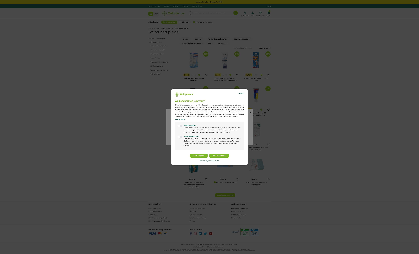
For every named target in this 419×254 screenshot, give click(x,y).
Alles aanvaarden (219, 155)
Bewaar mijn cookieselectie (209, 161)
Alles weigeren (198, 155)
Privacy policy (180, 119)
